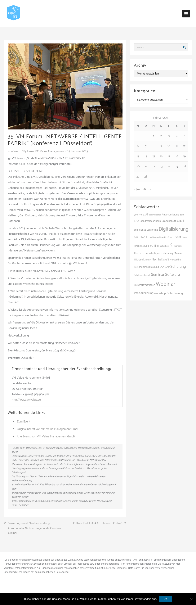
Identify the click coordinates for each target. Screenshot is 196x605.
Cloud (180, 221)
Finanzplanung (141, 246)
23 (161, 166)
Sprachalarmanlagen (144, 285)
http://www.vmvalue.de (26, 399)
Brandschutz (169, 221)
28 (145, 176)
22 (153, 166)
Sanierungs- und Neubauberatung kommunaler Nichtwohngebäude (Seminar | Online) (35, 528)
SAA (162, 267)
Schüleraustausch (142, 275)
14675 (142, 215)
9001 (136, 215)
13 (138, 156)
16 (161, 156)
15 (153, 156)
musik (148, 260)
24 (168, 166)
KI (171, 245)
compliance (140, 230)
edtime (153, 237)
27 (137, 176)
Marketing (168, 253)
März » (147, 189)
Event (177, 237)
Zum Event (23, 421)
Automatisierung (170, 215)
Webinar (165, 284)
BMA (136, 221)
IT (155, 245)
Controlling (152, 230)
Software (172, 274)
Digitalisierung (173, 229)
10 (168, 146)
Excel (184, 237)
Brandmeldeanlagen (150, 221)
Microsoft (139, 260)
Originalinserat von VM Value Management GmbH (48, 429)
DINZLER (144, 237)
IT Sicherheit (163, 246)
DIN (136, 237)
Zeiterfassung (175, 293)
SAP (167, 267)
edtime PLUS (163, 237)
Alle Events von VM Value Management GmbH (46, 436)
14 (146, 156)
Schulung (178, 266)
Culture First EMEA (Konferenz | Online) (97, 523)
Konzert (178, 246)
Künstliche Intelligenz (148, 253)
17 (169, 156)
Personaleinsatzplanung (146, 267)
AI (146, 214)
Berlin (182, 215)
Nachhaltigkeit (160, 259)
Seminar (157, 274)
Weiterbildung (144, 293)
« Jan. (137, 189)
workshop (160, 293)
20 (138, 166)
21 (146, 166)
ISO (151, 246)
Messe (178, 253)
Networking (175, 260)
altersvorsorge (155, 215)
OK (165, 599)
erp (171, 237)
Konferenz (14, 151)
